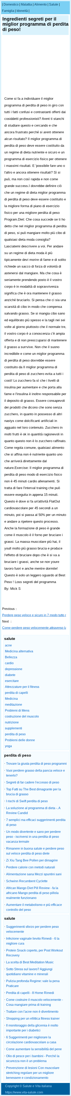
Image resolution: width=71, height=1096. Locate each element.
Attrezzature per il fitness (22, 686)
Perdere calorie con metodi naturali (30, 867)
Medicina (11, 698)
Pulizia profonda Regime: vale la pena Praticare (33, 983)
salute (53, 4)
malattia (26, 4)
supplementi (13, 728)
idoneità (22, 10)
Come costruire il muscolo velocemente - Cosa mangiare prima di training (34, 1002)
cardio (9, 663)
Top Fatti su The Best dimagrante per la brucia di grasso (33, 792)
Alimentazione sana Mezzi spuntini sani (34, 874)
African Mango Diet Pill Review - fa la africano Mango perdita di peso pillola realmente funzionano (32, 893)
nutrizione (12, 722)
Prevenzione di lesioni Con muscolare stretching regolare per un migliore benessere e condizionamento (32, 1072)
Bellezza (11, 657)
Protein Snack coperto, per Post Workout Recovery (34, 953)
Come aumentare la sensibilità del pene (34, 1049)
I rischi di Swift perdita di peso (27, 801)
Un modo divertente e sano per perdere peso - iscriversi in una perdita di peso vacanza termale (33, 836)
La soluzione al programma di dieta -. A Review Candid (33, 810)
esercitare (12, 681)
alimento (40, 4)
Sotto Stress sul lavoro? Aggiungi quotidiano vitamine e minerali (29, 971)
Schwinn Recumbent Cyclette (27, 881)
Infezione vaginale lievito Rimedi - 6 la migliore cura (32, 941)
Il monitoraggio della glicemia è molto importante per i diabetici (32, 1028)
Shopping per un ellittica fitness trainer (33, 1018)
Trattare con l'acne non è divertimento (32, 1011)
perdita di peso (15, 734)
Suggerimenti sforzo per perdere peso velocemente (32, 929)
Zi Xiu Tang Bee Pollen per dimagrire (32, 860)
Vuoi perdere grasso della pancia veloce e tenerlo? (35, 773)
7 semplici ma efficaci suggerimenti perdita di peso (35, 822)
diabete (10, 675)
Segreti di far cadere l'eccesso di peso (32, 782)
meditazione (13, 704)
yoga (8, 746)
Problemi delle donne (20, 740)
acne (8, 645)
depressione (13, 669)
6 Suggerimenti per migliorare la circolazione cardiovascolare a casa (31, 1040)
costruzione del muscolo (22, 716)
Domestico (11, 4)
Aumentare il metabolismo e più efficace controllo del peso (34, 907)
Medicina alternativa (19, 651)
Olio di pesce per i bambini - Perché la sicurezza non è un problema (32, 1058)
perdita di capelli (16, 692)
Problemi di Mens (17, 710)
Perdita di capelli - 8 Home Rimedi (30, 993)
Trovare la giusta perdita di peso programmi (36, 763)
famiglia (8, 10)
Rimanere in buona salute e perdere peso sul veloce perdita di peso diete (35, 851)
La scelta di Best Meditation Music (30, 962)
